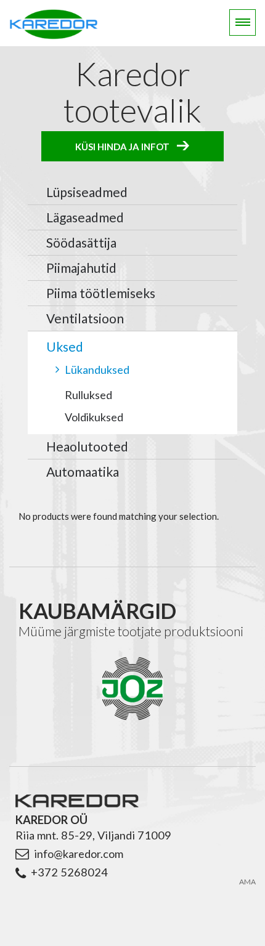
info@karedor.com (78, 853)
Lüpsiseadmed (87, 192)
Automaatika (82, 471)
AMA (247, 882)
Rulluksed (88, 395)
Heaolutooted (87, 446)
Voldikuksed (94, 417)
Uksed (64, 346)
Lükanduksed (97, 369)
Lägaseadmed (85, 217)
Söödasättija (81, 242)
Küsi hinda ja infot (122, 146)
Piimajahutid (81, 267)
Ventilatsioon (85, 318)
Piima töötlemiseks (100, 293)
